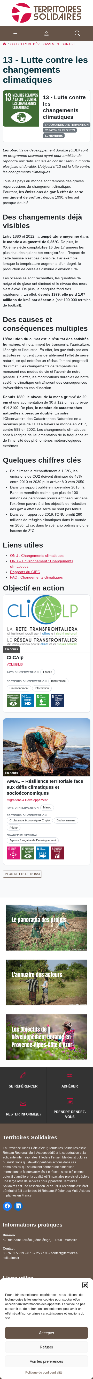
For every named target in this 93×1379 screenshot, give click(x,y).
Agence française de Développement (33, 840)
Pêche (14, 827)
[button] (85, 1284)
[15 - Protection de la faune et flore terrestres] (42, 700)
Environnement (19, 688)
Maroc (47, 807)
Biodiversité (58, 680)
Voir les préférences (46, 1361)
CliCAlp (15, 657)
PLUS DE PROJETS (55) (22, 874)
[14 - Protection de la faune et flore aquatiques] (27, 700)
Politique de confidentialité (44, 1372)
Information (42, 688)
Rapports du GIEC (25, 572)
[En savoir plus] (46, 927)
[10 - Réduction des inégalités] (13, 853)
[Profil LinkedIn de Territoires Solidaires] (18, 1206)
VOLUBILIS (15, 664)
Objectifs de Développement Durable (43, 44)
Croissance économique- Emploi (30, 820)
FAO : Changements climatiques (36, 577)
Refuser (46, 1347)
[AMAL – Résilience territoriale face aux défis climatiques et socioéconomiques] (46, 747)
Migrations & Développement (27, 800)
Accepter (46, 1333)
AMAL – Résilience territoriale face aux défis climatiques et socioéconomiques (45, 787)
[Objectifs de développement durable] (46, 1037)
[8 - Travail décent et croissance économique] (57, 853)
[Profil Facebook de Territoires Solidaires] (7, 1206)
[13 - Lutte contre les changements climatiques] (21, 108)
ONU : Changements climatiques (37, 555)
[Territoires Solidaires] (46, 13)
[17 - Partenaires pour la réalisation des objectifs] (57, 700)
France (47, 671)
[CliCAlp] (46, 624)
